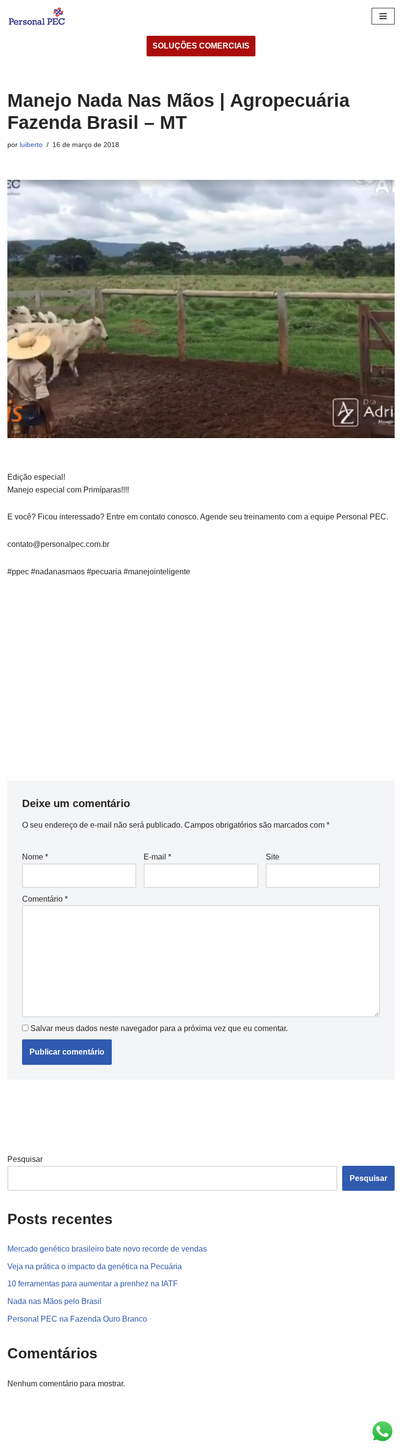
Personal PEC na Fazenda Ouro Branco (77, 1319)
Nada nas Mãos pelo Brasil (54, 1301)
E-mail (157, 857)
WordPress (85, 1440)
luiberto (31, 144)
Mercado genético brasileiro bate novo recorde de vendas (107, 1249)
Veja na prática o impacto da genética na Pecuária (94, 1266)
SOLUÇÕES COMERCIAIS (201, 46)
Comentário (45, 899)
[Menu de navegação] (383, 16)
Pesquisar (25, 1159)
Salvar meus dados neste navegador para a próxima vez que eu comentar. (159, 1028)
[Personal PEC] (36, 16)
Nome (35, 857)
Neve (16, 1440)
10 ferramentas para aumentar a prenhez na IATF (92, 1283)
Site (272, 857)
